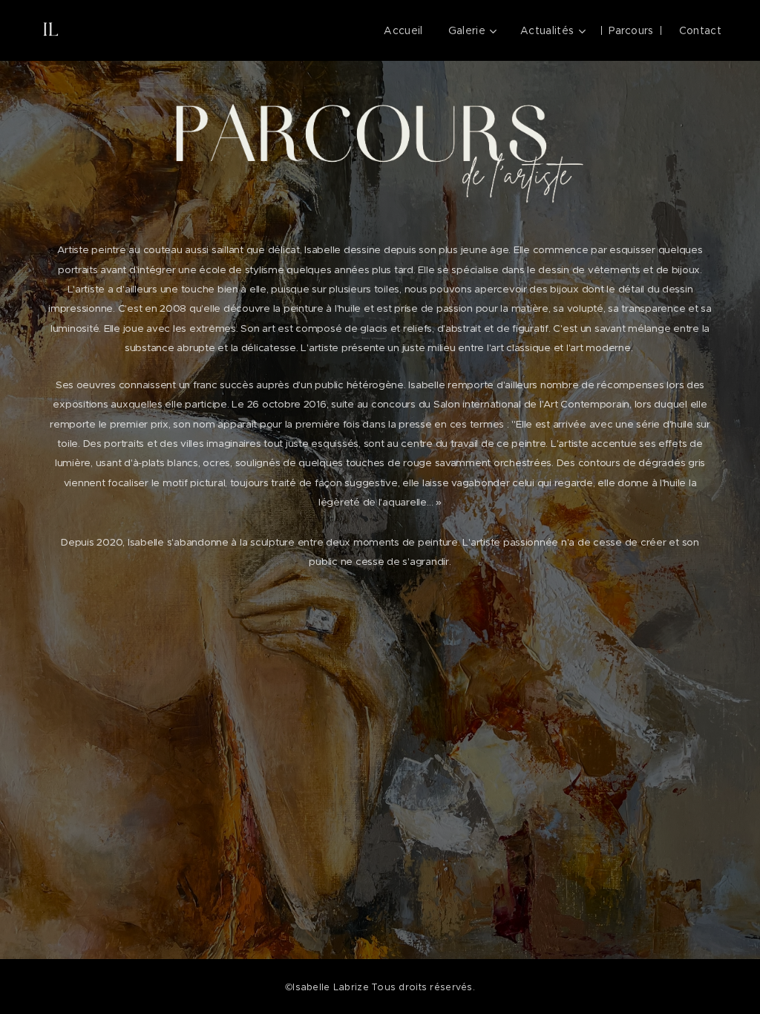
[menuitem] (403, 30)
